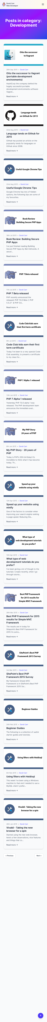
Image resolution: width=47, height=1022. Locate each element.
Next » (39, 856)
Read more (11, 96)
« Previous (9, 856)
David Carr (24, 70)
